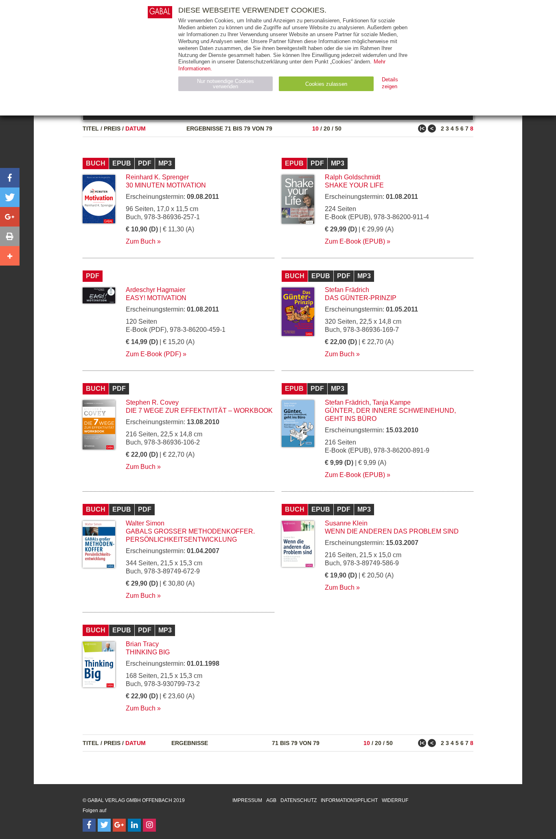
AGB (271, 800)
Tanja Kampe (391, 402)
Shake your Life (354, 185)
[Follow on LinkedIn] (134, 825)
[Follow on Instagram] (149, 825)
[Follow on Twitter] (104, 825)
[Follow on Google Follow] (119, 825)
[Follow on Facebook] (89, 825)
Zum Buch (140, 241)
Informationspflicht (349, 800)
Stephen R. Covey (152, 402)
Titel (91, 128)
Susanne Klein (346, 523)
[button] (10, 177)
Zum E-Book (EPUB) (355, 241)
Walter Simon (145, 523)
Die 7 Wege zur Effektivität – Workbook (199, 410)
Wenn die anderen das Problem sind (392, 531)
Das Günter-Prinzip (360, 297)
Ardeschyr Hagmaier (155, 289)
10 (315, 128)
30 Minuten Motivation (166, 185)
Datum (135, 128)
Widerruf (395, 800)
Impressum (247, 800)
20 (327, 128)
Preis (112, 128)
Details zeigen (390, 82)
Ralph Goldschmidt (352, 177)
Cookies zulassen (326, 84)
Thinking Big (148, 652)
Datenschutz (298, 800)
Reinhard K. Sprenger (157, 177)
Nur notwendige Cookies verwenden (225, 83)
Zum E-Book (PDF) (153, 354)
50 (338, 128)
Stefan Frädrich (347, 289)
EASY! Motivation (156, 297)
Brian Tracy (142, 644)
